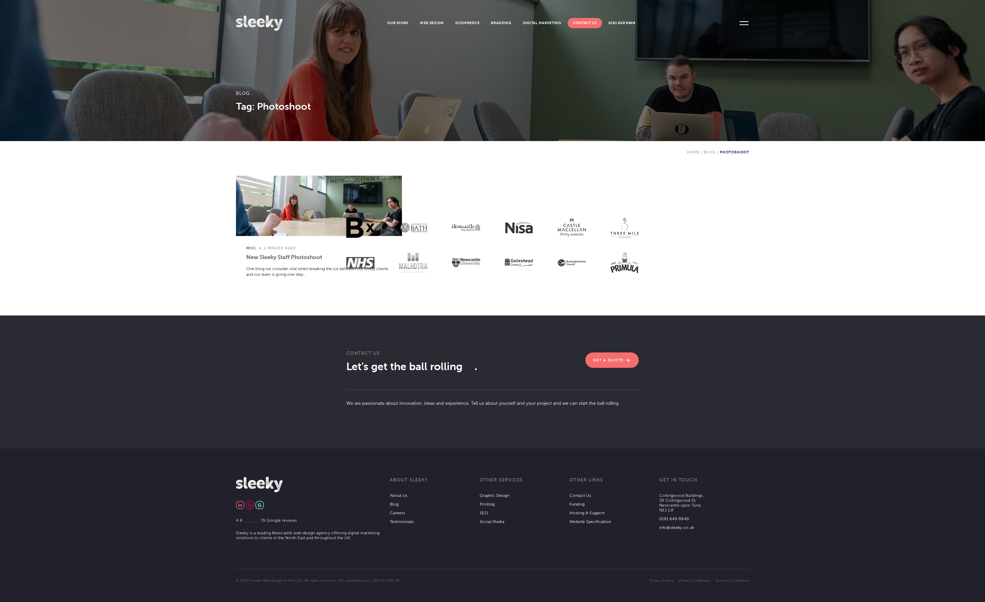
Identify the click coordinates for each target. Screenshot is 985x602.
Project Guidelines (694, 580)
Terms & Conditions (732, 580)
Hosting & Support (587, 512)
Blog (243, 93)
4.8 (266, 520)
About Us (399, 495)
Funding (577, 504)
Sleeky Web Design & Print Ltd (276, 580)
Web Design (432, 23)
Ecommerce (467, 23)
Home (693, 152)
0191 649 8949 (621, 23)
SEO (484, 512)
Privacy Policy (661, 580)
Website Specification (590, 521)
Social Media (492, 521)
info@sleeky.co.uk (676, 527)
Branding (501, 23)
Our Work (397, 23)
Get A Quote (608, 360)
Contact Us (585, 23)
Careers (397, 512)
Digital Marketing (542, 23)
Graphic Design (494, 495)
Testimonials (402, 521)
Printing (487, 504)
